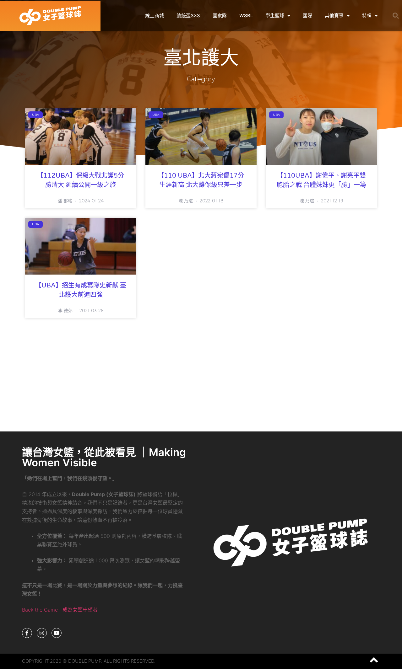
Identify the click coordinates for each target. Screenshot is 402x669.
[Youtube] (57, 633)
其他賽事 (334, 16)
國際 (307, 16)
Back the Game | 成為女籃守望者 (60, 610)
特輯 (367, 16)
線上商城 (154, 16)
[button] (395, 15)
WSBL (246, 16)
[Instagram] (42, 633)
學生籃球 (274, 16)
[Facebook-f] (27, 633)
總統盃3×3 (188, 16)
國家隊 (220, 16)
